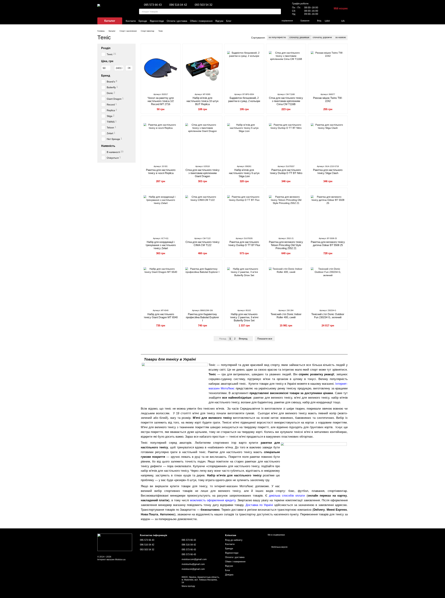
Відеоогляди (157, 20)
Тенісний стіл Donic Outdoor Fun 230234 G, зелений (327, 316)
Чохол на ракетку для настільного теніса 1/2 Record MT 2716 (161, 101)
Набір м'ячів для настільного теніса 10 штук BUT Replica (203, 101)
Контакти (131, 20)
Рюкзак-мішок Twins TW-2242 (327, 99)
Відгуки (219, 20)
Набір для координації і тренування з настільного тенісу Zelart (160, 245)
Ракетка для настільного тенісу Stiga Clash (327, 171)
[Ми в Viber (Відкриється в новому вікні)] (263, 20)
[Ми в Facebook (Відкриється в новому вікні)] (246, 20)
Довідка (229, 574)
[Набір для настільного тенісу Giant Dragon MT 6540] (161, 284)
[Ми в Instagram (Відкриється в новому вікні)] (251, 20)
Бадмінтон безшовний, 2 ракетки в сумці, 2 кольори (244, 99)
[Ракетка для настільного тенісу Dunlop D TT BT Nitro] (286, 140)
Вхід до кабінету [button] (233, 540)
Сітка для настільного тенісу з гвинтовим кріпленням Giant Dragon (202, 173)
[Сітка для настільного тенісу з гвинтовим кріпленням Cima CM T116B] (286, 68)
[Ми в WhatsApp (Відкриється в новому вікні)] (271, 20)
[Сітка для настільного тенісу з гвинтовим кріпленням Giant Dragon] (202, 140)
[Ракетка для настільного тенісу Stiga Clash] (328, 140)
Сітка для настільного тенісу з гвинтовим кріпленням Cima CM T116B (286, 101)
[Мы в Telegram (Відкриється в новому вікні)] (267, 20)
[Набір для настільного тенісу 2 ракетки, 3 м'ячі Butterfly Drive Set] (244, 284)
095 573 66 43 (153, 4)
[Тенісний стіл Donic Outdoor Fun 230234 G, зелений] (328, 284)
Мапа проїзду (188, 586)
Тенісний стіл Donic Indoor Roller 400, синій (286, 316)
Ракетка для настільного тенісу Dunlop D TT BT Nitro (286, 171)
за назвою (340, 37)
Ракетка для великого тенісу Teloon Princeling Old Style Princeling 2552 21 (286, 245)
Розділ (105, 48)
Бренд (105, 75)
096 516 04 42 (178, 4)
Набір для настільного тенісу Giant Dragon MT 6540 (161, 316)
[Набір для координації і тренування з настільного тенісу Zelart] (161, 212)
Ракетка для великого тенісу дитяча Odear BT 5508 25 (328, 243)
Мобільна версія (279, 547)
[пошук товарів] (278, 11)
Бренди (143, 20)
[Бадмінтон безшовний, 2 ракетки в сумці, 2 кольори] (244, 68)
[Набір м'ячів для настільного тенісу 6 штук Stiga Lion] (244, 140)
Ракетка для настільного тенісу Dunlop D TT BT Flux (244, 243)
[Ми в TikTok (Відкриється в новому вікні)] (255, 20)
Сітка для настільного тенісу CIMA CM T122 (202, 243)
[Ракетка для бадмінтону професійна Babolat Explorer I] (202, 284)
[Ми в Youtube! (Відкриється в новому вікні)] (259, 20)
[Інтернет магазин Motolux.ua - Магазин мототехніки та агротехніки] (114, 542)
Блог (228, 20)
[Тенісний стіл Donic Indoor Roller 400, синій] (286, 284)
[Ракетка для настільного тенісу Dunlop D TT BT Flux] (244, 212)
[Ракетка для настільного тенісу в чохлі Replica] (161, 140)
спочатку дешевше (299, 37)
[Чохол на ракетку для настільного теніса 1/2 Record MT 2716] (161, 68)
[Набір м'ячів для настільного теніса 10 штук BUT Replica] (202, 68)
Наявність (108, 145)
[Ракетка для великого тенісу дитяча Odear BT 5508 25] (328, 212)
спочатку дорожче (322, 37)
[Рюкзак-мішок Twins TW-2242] (328, 68)
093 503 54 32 (203, 4)
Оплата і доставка (177, 20)
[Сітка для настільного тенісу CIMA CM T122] (202, 212)
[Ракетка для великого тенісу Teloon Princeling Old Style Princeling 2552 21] (286, 212)
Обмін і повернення (201, 20)
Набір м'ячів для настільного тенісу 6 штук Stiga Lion (244, 173)
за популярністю (277, 37)
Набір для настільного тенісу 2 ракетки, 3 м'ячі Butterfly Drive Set (244, 317)
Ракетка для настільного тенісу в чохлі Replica (160, 171)
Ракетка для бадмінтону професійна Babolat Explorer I (202, 317)
